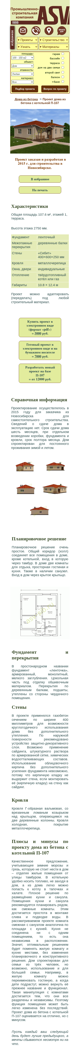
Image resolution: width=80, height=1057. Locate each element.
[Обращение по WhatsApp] (61, 34)
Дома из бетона (26, 99)
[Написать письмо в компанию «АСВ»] (22, 34)
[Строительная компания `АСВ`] (35, 34)
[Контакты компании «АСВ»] (48, 34)
